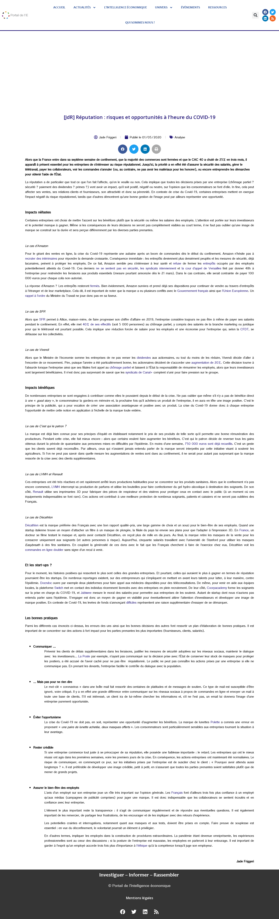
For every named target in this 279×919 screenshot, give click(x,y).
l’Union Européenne (235, 291)
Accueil (59, 7)
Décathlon (31, 526)
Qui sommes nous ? (140, 22)
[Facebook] (265, 12)
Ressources (217, 7)
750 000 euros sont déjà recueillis (208, 444)
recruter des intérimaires (41, 259)
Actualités (82, 7)
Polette (215, 723)
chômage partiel (120, 368)
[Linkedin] (265, 18)
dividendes (144, 358)
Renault (38, 492)
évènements (190, 7)
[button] (255, 15)
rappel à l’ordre (35, 296)
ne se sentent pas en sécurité (117, 269)
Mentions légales (139, 898)
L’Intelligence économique (125, 7)
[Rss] (273, 18)
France (244, 531)
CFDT (244, 330)
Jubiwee (86, 593)
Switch (58, 588)
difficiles (131, 603)
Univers (161, 7)
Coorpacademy (217, 588)
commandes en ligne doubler (44, 550)
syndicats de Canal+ (139, 373)
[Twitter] (273, 12)
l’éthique (141, 846)
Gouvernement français (192, 291)
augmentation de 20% (206, 363)
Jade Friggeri (107, 138)
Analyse (180, 138)
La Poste (84, 657)
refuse (177, 264)
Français (177, 793)
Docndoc (46, 583)
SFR (42, 320)
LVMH (55, 487)
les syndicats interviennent (158, 269)
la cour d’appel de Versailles (201, 269)
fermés (94, 286)
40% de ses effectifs (97, 325)
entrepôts (209, 264)
